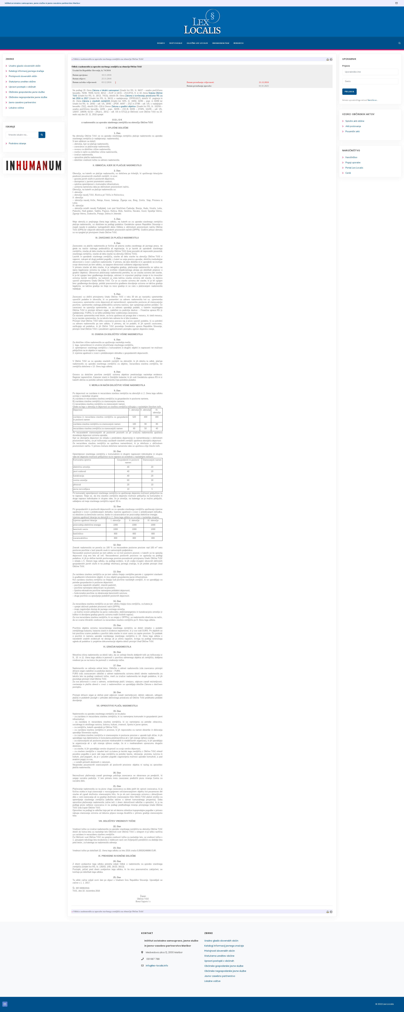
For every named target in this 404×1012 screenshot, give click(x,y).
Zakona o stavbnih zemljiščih (96, 101)
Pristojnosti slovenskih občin (23, 76)
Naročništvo (351, 157)
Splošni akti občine (354, 121)
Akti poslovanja (353, 126)
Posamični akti (352, 131)
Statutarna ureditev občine (22, 81)
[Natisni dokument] (327, 59)
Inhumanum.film (220, 43)
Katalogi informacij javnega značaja (26, 71)
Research (239, 43)
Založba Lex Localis (197, 43)
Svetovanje (175, 43)
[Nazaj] (331, 59)
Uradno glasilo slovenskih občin (25, 65)
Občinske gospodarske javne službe (27, 92)
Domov (161, 43)
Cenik (348, 172)
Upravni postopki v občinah (22, 86)
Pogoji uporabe (352, 162)
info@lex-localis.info (157, 965)
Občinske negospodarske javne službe (28, 97)
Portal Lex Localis (354, 167)
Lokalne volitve (16, 107)
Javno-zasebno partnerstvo (22, 102)
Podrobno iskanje (17, 143)
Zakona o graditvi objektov (124, 106)
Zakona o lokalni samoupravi (106, 90)
